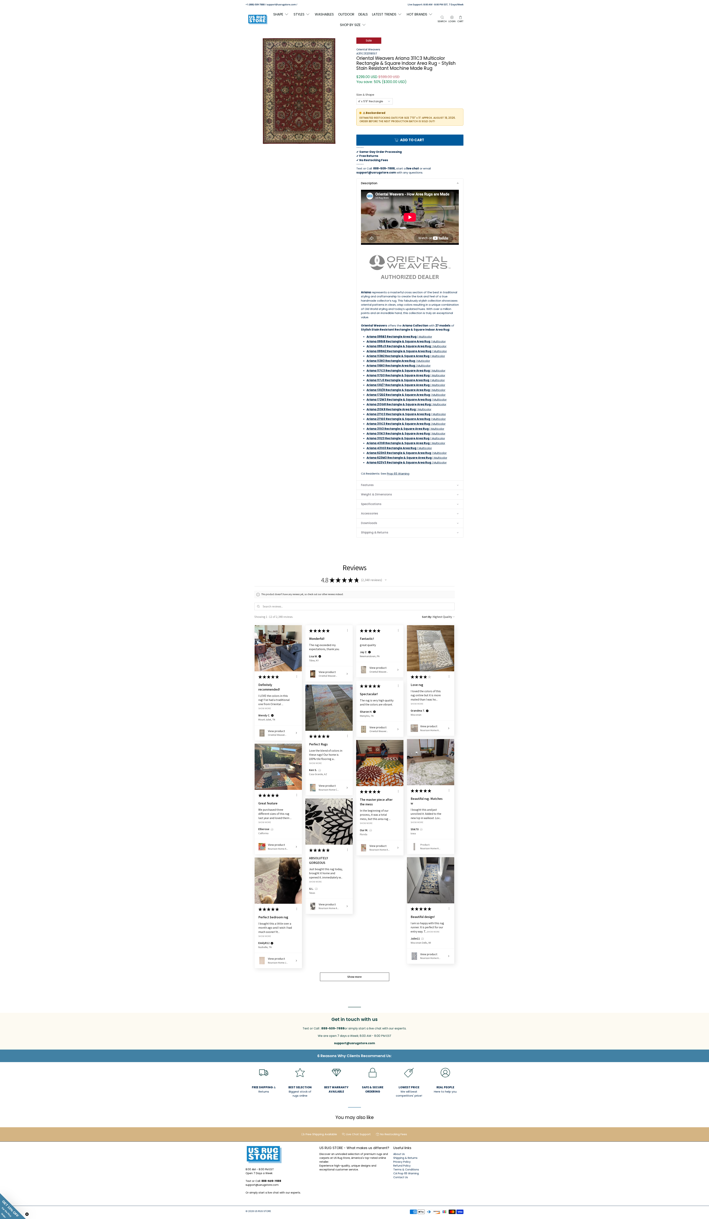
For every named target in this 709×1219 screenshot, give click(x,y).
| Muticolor (398, 361)
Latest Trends (384, 14)
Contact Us (400, 1177)
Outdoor (346, 14)
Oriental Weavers (368, 49)
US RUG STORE (263, 1211)
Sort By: (427, 617)
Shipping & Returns (405, 1158)
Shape (278, 14)
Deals (363, 14)
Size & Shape (365, 95)
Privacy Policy (402, 1162)
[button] (410, 183)
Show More (264, 708)
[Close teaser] (27, 1214)
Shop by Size (350, 25)
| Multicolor (399, 337)
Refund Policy (402, 1166)
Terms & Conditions (406, 1169)
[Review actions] (296, 676)
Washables (324, 14)
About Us (399, 1154)
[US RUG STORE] (258, 19)
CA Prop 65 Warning (406, 1173)
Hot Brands (417, 14)
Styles (299, 14)
